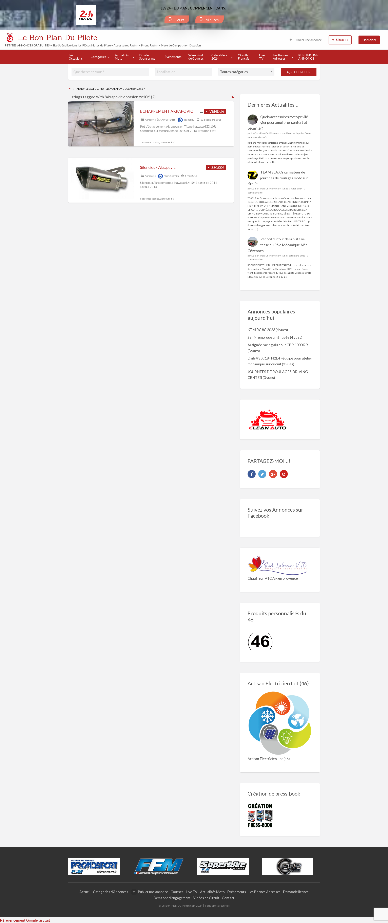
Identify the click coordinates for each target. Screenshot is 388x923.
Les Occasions (76, 56)
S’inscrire (342, 39)
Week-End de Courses (196, 56)
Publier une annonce (308, 40)
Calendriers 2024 (219, 56)
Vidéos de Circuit (206, 898)
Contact (228, 898)
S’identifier (369, 40)
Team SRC (189, 119)
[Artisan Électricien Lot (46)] (280, 723)
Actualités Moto (122, 56)
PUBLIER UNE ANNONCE (308, 56)
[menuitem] (305, 40)
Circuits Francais (243, 56)
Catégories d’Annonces (110, 892)
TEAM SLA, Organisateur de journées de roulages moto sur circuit (278, 178)
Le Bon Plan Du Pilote (57, 37)
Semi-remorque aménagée (268, 337)
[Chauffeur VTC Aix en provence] (278, 564)
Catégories (98, 57)
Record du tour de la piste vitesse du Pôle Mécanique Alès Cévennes (278, 245)
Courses (177, 892)
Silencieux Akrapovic (157, 167)
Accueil (84, 892)
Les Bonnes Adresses (280, 56)
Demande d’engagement (172, 898)
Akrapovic (150, 119)
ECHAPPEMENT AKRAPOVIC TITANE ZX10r (180, 111)
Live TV (262, 56)
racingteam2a (171, 175)
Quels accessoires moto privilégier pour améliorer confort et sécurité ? (278, 123)
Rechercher (300, 72)
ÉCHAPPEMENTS (166, 119)
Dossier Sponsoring (147, 56)
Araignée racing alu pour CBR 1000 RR (278, 345)
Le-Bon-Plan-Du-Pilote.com (266, 133)
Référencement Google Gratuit (25, 920)
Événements (173, 57)
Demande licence (296, 892)
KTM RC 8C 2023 (261, 329)
